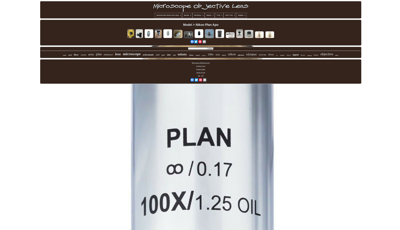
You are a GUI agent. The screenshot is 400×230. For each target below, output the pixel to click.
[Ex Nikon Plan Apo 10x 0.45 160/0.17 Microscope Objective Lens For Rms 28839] (230, 35)
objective (326, 54)
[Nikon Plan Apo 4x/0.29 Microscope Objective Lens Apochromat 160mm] (249, 34)
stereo (262, 55)
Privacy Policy (200, 69)
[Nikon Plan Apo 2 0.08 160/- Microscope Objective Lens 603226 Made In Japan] (199, 34)
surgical (198, 55)
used (70, 55)
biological (309, 55)
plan (99, 54)
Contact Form (200, 66)
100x (211, 54)
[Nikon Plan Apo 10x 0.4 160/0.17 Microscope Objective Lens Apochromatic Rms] (259, 35)
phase (336, 55)
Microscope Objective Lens (201, 63)
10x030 (83, 55)
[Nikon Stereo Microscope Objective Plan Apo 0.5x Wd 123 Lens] (220, 34)
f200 (158, 55)
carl (174, 55)
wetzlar (282, 55)
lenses (316, 55)
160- (169, 55)
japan (296, 54)
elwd (277, 55)
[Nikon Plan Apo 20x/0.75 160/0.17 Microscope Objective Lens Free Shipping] (240, 34)
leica (271, 54)
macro (224, 55)
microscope (132, 54)
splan (64, 55)
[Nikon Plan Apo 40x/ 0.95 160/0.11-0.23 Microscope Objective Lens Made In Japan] (149, 34)
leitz (218, 54)
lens (118, 54)
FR (202, 76)
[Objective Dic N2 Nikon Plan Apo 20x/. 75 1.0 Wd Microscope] (209, 34)
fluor (76, 54)
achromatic (148, 54)
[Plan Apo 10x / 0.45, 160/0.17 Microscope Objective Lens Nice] (131, 34)
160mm (191, 55)
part (163, 55)
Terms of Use (200, 72)
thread (289, 55)
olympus (251, 54)
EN (199, 76)
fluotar (303, 55)
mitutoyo (108, 54)
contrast (204, 55)
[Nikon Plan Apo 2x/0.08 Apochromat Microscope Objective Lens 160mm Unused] (139, 34)
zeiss (91, 54)
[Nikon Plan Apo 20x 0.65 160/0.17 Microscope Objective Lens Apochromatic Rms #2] (270, 35)
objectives (241, 55)
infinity (182, 54)
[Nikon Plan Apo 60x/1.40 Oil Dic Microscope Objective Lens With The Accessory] (189, 35)
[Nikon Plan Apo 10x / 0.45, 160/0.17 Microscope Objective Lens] (178, 34)
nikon (232, 54)
